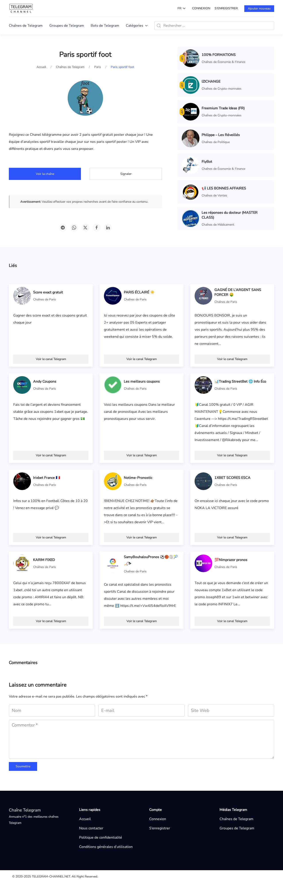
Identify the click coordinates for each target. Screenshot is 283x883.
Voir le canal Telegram (51, 359)
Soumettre (23, 766)
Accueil (85, 819)
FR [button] (179, 8)
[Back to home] (21, 8)
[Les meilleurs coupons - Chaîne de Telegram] (113, 384)
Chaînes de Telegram (26, 25)
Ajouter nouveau (259, 8)
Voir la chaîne (45, 174)
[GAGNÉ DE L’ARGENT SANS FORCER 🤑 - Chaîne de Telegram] (203, 295)
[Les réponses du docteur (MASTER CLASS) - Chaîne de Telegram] (190, 218)
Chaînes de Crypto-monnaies (221, 89)
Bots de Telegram (105, 25)
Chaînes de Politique (216, 142)
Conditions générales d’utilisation (106, 846)
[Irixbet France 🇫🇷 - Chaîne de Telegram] (22, 481)
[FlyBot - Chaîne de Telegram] (190, 164)
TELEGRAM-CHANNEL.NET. (51, 876)
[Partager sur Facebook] (97, 228)
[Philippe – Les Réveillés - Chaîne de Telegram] (190, 138)
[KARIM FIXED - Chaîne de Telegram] (22, 563)
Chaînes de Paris (44, 299)
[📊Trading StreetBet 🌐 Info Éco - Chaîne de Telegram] (203, 384)
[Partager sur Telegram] (63, 228)
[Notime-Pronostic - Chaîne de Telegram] (113, 481)
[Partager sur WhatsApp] (74, 228)
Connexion (201, 8)
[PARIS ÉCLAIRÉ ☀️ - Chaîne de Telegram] (113, 295)
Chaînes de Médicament (218, 225)
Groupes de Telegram (66, 25)
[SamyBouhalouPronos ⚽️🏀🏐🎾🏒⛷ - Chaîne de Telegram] (113, 563)
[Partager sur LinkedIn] (108, 228)
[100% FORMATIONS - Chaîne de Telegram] (190, 58)
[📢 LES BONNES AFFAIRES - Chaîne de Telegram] (190, 191)
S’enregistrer (226, 8)
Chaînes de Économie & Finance (223, 62)
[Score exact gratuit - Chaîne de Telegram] (22, 295)
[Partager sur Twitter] (85, 228)
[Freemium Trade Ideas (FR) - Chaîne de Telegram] (190, 111)
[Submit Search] (158, 25)
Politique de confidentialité (100, 837)
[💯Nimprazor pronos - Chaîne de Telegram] (203, 563)
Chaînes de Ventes (214, 195)
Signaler (126, 174)
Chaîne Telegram (25, 810)
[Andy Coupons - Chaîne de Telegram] (22, 384)
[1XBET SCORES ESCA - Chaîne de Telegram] (203, 481)
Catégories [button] (134, 25)
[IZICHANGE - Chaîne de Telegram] (190, 84)
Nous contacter (91, 828)
